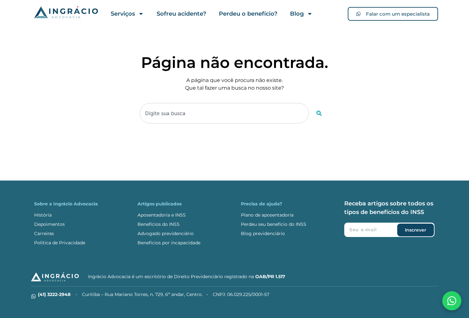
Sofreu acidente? (181, 13)
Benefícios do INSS (159, 224)
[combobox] (224, 113)
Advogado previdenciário (166, 233)
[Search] (319, 113)
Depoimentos (49, 224)
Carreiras (44, 233)
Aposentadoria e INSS (162, 215)
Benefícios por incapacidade (169, 243)
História (43, 215)
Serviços (123, 13)
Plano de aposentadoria (267, 215)
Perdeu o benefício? (248, 13)
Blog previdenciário (263, 233)
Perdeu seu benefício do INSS (273, 224)
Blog (297, 13)
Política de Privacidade (59, 243)
